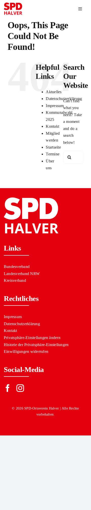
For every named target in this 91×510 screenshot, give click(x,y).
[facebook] (7, 388)
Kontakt (52, 126)
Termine (52, 154)
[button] (45, 337)
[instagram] (20, 388)
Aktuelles (53, 92)
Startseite (53, 147)
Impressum (55, 106)
